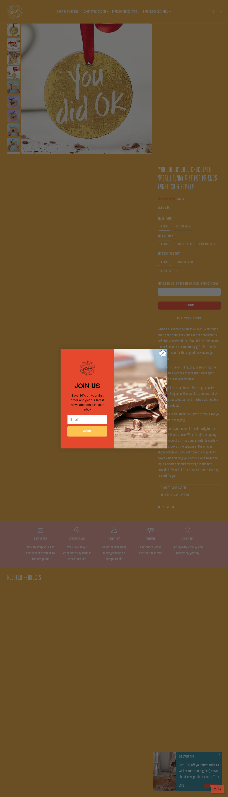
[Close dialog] (163, 353)
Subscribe (87, 431)
